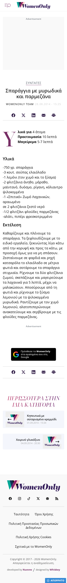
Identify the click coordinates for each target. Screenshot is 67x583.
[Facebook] (13, 115)
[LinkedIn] (33, 115)
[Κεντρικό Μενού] (7, 5)
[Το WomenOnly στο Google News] (47, 499)
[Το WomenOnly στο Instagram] (19, 499)
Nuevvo (27, 569)
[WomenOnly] (33, 5)
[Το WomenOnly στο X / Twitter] (38, 499)
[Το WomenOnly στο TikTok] (29, 499)
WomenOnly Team (20, 104)
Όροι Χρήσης (44, 514)
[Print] (53, 115)
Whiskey (55, 569)
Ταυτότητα (21, 514)
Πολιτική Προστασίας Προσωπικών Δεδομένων (33, 526)
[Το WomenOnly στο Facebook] (10, 499)
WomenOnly (33, 486)
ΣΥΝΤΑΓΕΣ (33, 83)
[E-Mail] (43, 115)
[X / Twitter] (23, 115)
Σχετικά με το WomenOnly (33, 547)
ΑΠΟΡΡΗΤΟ (57, 580)
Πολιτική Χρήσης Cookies (33, 537)
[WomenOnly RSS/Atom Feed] (56, 499)
